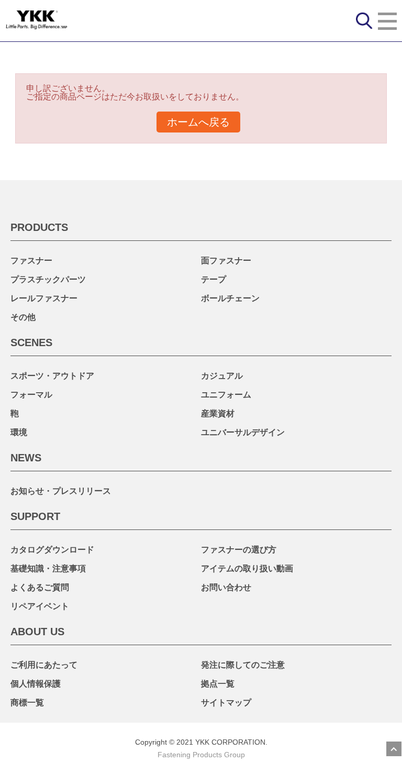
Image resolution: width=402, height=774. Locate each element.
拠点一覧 (217, 683)
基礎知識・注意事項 (48, 568)
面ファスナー (226, 260)
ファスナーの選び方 (238, 549)
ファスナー (31, 260)
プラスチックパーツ (48, 279)
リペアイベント (39, 606)
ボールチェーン (230, 298)
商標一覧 (27, 702)
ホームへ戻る (198, 122)
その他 (23, 317)
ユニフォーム (226, 394)
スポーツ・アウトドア (52, 375)
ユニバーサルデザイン (243, 432)
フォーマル (31, 394)
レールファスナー (43, 298)
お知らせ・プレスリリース (60, 490)
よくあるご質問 (39, 587)
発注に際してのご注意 (243, 664)
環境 (18, 432)
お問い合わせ (226, 587)
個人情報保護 (35, 683)
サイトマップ (226, 702)
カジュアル (222, 375)
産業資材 (217, 413)
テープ (213, 279)
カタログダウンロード (52, 549)
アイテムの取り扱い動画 (247, 568)
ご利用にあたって (43, 664)
